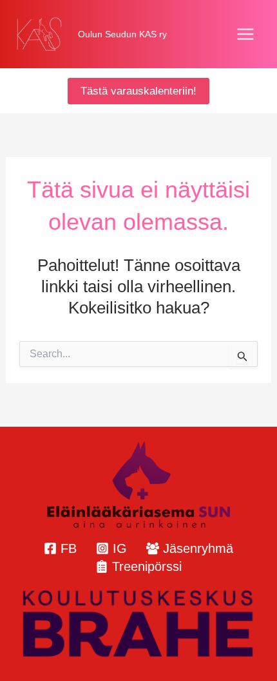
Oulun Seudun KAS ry (122, 34)
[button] (138, 91)
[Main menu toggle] (246, 34)
